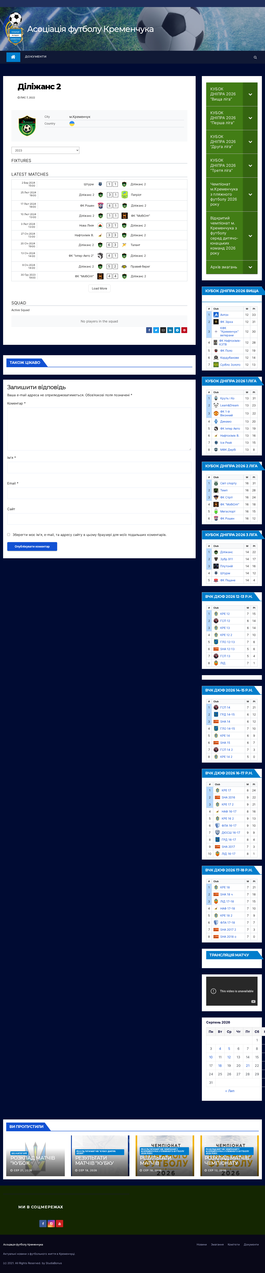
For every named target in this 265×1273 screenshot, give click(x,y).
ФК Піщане (227, 580)
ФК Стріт (226, 497)
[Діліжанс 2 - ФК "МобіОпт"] (99, 215)
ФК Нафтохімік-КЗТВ (230, 342)
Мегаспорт (227, 511)
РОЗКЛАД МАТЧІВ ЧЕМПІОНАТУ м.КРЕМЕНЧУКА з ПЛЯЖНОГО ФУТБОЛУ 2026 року (227, 1151)
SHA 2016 (228, 797)
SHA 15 (225, 742)
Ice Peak (226, 442)
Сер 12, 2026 (217, 1170)
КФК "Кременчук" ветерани (229, 331)
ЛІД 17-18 (227, 901)
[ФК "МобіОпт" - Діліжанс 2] (99, 276)
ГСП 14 (225, 707)
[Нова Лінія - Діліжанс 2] (99, 225)
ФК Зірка (226, 321)
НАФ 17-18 (227, 908)
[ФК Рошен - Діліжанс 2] (99, 206)
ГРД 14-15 (227, 714)
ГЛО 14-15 (227, 728)
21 (247, 1065)
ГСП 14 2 (226, 749)
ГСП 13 (225, 656)
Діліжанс (226, 552)
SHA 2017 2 (228, 929)
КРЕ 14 (225, 735)
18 (220, 1065)
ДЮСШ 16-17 (231, 832)
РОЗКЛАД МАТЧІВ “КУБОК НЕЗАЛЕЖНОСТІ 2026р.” (32, 1165)
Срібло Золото (230, 364)
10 (211, 1057)
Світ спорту (228, 483)
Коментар (16, 403)
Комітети (234, 1244)
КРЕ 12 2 (226, 635)
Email (12, 483)
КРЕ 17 (226, 790)
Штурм (225, 573)
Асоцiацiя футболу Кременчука (90, 29)
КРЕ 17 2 (228, 804)
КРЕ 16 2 (228, 818)
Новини (202, 1244)
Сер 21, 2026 (23, 1170)
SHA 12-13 (227, 649)
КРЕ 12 (225, 613)
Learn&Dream (229, 405)
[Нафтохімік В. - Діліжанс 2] (99, 235)
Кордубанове (229, 357)
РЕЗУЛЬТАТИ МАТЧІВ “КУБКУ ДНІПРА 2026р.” (96, 1152)
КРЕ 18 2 (226, 915)
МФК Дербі (228, 449)
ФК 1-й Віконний (226, 413)
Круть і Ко (227, 398)
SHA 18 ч (226, 894)
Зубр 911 (226, 559)
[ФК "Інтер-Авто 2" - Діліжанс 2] (99, 256)
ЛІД (222, 663)
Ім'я (11, 457)
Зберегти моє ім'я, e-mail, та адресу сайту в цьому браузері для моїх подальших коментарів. (89, 535)
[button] (255, 57)
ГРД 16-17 (229, 839)
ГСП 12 (225, 621)
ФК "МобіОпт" (229, 504)
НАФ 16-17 (229, 811)
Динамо (225, 421)
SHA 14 (225, 721)
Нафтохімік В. (229, 435)
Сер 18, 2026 (88, 1170)
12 (229, 1057)
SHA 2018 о (228, 936)
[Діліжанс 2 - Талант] (99, 245)
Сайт (11, 509)
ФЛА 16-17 (229, 825)
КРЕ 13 (225, 628)
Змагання (217, 1244)
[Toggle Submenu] (250, 94)
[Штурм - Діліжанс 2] (99, 184)
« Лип (229, 1091)
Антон (224, 314)
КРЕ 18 (225, 887)
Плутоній (226, 566)
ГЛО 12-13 (227, 642)
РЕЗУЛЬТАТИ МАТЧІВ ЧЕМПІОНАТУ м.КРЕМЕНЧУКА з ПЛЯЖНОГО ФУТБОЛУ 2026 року (162, 1151)
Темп (224, 490)
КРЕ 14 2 (226, 756)
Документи (36, 56)
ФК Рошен (227, 518)
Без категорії (19, 1153)
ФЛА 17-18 (227, 922)
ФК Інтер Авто (230, 428)
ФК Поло (226, 350)
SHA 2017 (228, 846)
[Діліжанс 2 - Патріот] (99, 194)
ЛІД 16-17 (228, 853)
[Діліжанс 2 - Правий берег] (99, 266)
